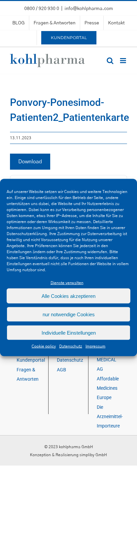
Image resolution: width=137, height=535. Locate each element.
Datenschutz (70, 346)
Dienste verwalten (67, 283)
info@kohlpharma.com (89, 8)
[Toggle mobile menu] (123, 60)
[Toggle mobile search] (110, 60)
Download (30, 161)
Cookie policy (44, 346)
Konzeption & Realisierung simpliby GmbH (68, 455)
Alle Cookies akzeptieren (68, 296)
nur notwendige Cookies (69, 314)
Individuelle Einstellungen (69, 332)
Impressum (95, 346)
